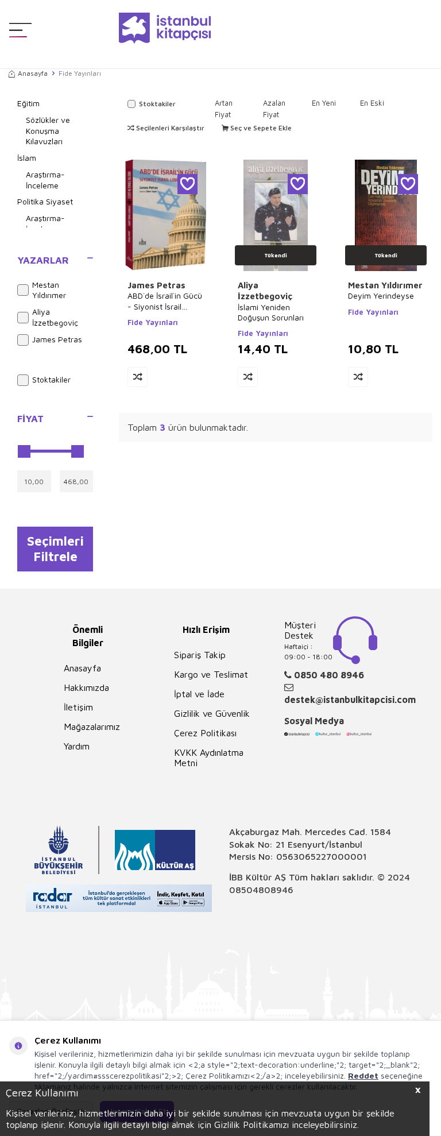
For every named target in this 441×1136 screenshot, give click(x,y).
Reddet (363, 1075)
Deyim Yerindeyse (381, 295)
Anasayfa (33, 73)
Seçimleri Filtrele (55, 548)
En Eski (372, 102)
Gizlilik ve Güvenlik (212, 713)
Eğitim (28, 103)
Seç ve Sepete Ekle (260, 127)
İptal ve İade (199, 694)
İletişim (78, 707)
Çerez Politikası (205, 733)
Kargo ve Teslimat (211, 674)
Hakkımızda (86, 687)
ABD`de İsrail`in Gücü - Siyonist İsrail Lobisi (164, 301)
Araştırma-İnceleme (45, 179)
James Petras (57, 339)
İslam (26, 158)
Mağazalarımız (92, 726)
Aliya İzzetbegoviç (55, 317)
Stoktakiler (51, 379)
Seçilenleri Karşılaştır (169, 127)
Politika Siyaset (45, 201)
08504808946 (261, 889)
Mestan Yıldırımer (49, 290)
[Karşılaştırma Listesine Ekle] (137, 377)
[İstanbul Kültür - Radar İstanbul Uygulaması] (119, 899)
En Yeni (324, 102)
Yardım (77, 746)
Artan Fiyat (224, 108)
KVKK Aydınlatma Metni (208, 757)
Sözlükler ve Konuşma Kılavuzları (48, 130)
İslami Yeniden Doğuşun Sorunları (271, 312)
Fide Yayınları (152, 322)
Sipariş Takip (200, 655)
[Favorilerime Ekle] (187, 184)
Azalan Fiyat (274, 108)
